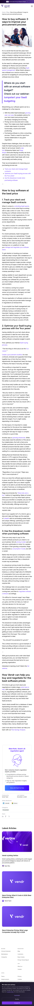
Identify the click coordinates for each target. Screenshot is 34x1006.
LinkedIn (6, 518)
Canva (15, 803)
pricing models (21, 542)
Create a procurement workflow (12, 354)
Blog (8, 12)
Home (3, 12)
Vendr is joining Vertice (10, 855)
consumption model (18, 549)
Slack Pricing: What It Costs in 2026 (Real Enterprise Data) (16, 896)
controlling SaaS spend (21, 206)
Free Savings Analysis (18, 730)
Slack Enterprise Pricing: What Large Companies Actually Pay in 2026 (15, 931)
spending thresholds (18, 437)
